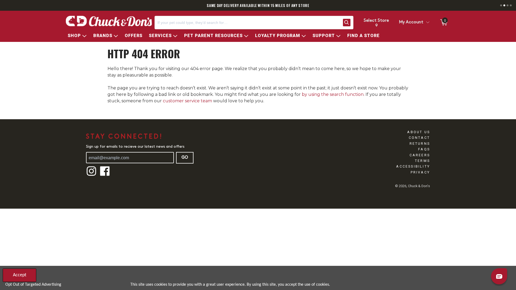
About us (418, 132)
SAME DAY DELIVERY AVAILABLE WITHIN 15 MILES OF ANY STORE (258, 5)
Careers (420, 155)
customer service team (187, 100)
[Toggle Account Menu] (427, 22)
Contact (419, 138)
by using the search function (333, 94)
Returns (420, 144)
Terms (422, 161)
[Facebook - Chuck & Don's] (104, 175)
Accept (19, 275)
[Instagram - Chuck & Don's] (91, 175)
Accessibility (413, 166)
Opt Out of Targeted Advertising (33, 284)
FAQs (424, 149)
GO (184, 157)
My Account (411, 22)
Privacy (420, 172)
